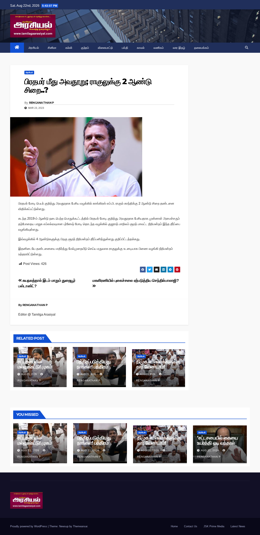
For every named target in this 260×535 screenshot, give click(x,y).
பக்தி (125, 48)
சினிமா (52, 48)
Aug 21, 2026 (30, 450)
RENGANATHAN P (41, 103)
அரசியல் (33, 48)
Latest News (238, 526)
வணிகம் (159, 48)
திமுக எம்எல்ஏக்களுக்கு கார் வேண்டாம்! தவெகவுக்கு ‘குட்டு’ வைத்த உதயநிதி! (158, 369)
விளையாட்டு (105, 48)
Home (174, 526)
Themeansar (80, 526)
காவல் (141, 48)
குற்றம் (85, 48)
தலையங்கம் (201, 48)
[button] (246, 47)
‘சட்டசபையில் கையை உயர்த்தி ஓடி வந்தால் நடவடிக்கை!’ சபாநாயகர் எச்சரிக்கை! (219, 445)
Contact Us (190, 526)
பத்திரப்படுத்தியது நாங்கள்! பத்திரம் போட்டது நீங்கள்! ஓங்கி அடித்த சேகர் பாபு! (98, 369)
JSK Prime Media (214, 526)
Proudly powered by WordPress (29, 526)
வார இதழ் (179, 48)
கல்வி (68, 48)
